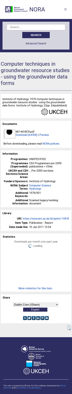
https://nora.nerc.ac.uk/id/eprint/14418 (46, 218)
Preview (44, 134)
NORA (37, 9)
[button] (69, 327)
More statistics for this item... (35, 288)
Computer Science (40, 185)
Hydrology (35, 188)
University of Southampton (29, 388)
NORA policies (51, 143)
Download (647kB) (26, 134)
